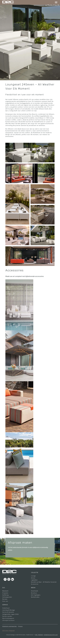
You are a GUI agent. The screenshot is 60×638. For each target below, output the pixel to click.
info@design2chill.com (51, 634)
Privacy (20, 626)
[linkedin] (12, 579)
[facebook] (5, 579)
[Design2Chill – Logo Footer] (9, 570)
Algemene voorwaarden (9, 626)
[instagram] (8, 579)
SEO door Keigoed (8, 630)
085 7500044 (39, 634)
